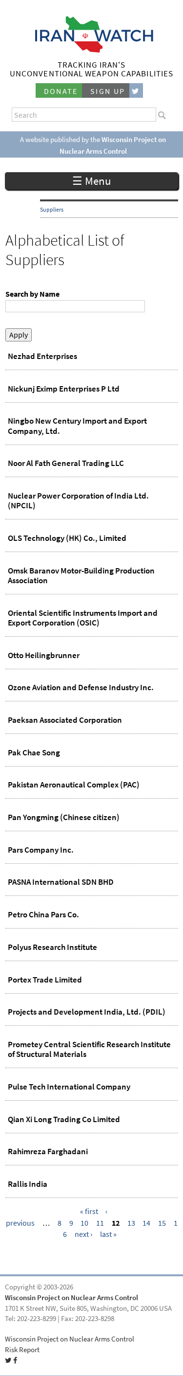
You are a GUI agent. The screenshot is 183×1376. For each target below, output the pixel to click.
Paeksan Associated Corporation (65, 720)
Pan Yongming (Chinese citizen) (64, 817)
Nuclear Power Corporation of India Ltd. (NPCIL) (78, 500)
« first (89, 1211)
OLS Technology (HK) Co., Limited (67, 538)
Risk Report (22, 1350)
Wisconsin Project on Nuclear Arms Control (71, 1298)
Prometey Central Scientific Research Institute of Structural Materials (89, 1049)
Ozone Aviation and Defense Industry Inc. (81, 687)
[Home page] (91, 50)
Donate (61, 91)
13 (131, 1222)
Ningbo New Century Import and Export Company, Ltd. (77, 425)
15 (162, 1222)
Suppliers (51, 210)
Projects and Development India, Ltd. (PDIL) (86, 1011)
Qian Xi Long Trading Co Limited (64, 1119)
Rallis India (27, 1184)
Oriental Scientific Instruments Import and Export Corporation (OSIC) (83, 618)
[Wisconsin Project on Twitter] (136, 90)
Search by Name (32, 294)
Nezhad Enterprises (42, 356)
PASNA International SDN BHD (61, 881)
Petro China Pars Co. (43, 914)
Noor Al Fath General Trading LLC (66, 463)
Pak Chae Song (34, 752)
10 (84, 1222)
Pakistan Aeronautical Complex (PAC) (74, 784)
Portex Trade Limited (45, 979)
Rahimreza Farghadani (48, 1151)
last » (108, 1234)
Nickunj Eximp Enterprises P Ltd (64, 388)
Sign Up (107, 91)
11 (100, 1222)
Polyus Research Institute (52, 947)
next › (83, 1234)
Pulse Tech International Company (69, 1086)
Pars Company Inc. (41, 849)
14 (146, 1222)
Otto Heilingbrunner (44, 655)
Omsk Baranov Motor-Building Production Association (81, 575)
